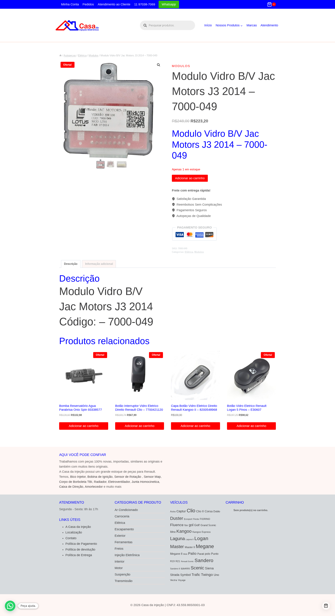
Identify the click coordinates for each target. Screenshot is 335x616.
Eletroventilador (119, 482)
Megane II (176, 553)
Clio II (200, 511)
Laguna (177, 538)
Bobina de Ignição (100, 476)
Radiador (100, 482)
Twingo (207, 575)
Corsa (209, 511)
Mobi (185, 554)
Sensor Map (152, 476)
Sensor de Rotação (127, 476)
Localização (73, 532)
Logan (201, 538)
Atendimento (269, 25)
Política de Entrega (78, 555)
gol (191, 525)
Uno (216, 575)
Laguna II (189, 539)
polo (207, 553)
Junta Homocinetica (145, 482)
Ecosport (188, 519)
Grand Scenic (208, 525)
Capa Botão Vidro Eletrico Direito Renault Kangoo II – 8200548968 (194, 407)
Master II (190, 547)
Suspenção (122, 574)
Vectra (173, 580)
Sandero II (175, 568)
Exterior (120, 535)
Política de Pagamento (81, 543)
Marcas (252, 25)
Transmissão (123, 581)
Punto (214, 553)
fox (186, 525)
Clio (191, 510)
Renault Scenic (187, 561)
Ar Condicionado (126, 510)
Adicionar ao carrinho (190, 178)
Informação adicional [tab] (99, 263)
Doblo (216, 511)
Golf (197, 525)
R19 (172, 561)
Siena (209, 568)
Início (208, 25)
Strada (174, 575)
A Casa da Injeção (78, 527)
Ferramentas (123, 542)
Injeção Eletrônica (127, 555)
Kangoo (184, 531)
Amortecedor (94, 486)
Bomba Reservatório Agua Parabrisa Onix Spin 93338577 (80, 407)
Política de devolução (80, 549)
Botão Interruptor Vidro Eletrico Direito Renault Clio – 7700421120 (139, 407)
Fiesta (196, 519)
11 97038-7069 (144, 4)
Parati (200, 553)
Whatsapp (169, 4)
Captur (181, 511)
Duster (176, 518)
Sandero (204, 560)
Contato (70, 538)
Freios (119, 548)
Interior (119, 561)
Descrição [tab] (70, 263)
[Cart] (326, 606)
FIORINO (205, 519)
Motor (119, 568)
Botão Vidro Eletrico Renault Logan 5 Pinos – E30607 (246, 407)
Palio (192, 553)
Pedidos (88, 4)
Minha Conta (70, 4)
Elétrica (189, 252)
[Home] (60, 55)
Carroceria (122, 516)
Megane (205, 546)
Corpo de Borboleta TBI (75, 482)
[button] (158, 65)
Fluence (177, 525)
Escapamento (124, 529)
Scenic (197, 567)
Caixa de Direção (71, 486)
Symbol (185, 575)
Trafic (196, 575)
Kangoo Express (201, 531)
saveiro (185, 568)
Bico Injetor (78, 476)
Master (177, 546)
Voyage (181, 580)
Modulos (181, 66)
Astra (173, 511)
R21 (178, 561)
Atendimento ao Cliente (114, 4)
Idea (173, 531)
